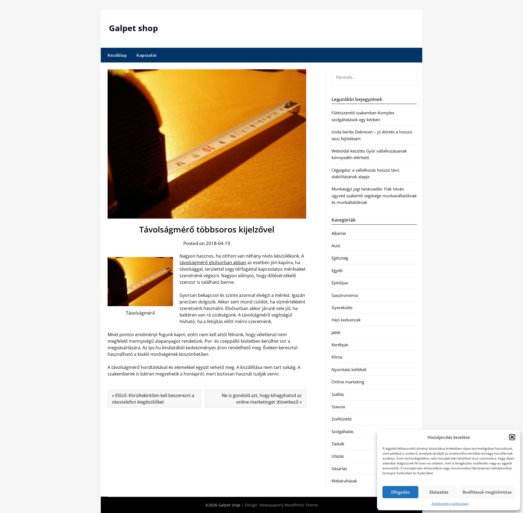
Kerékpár (340, 344)
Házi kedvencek (346, 320)
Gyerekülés (342, 307)
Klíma (337, 357)
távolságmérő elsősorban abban (213, 263)
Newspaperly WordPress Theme (289, 505)
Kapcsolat (146, 55)
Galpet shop (133, 28)
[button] (512, 437)
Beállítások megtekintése (487, 492)
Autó (336, 245)
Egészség (340, 258)
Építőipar (340, 282)
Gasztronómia (345, 295)
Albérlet (339, 233)
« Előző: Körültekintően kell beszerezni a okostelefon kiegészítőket (153, 398)
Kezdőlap (117, 55)
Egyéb (337, 270)
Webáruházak (344, 481)
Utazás (338, 456)
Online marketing (348, 381)
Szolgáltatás (343, 431)
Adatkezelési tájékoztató (450, 503)
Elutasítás (439, 492)
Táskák (338, 443)
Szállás (338, 394)
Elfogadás (400, 492)
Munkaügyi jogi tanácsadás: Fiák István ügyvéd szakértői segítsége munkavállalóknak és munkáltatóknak (374, 195)
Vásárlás (339, 468)
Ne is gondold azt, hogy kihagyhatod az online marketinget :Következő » (262, 398)
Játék (336, 332)
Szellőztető (342, 419)
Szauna (338, 406)
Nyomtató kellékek (349, 369)
